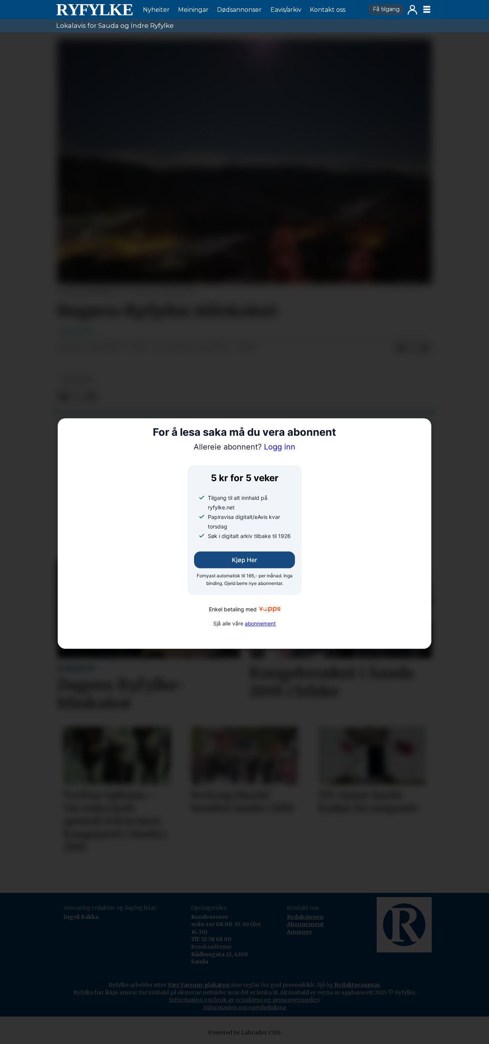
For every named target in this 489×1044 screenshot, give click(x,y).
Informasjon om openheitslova (244, 1007)
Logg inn (412, 9)
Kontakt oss (327, 9)
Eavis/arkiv (285, 9)
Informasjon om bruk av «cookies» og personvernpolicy (244, 999)
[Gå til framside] (94, 9)
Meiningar (193, 9)
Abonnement (305, 924)
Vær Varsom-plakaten (199, 984)
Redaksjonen (305, 917)
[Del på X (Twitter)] (413, 348)
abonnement (260, 623)
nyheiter (76, 380)
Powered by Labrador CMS (244, 1032)
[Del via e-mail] (425, 348)
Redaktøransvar (357, 984)
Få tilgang (386, 9)
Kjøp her (244, 560)
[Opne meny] (426, 9)
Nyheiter (156, 9)
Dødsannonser (239, 9)
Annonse (299, 931)
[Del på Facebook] (400, 348)
